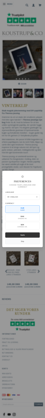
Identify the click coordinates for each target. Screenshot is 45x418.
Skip (22, 241)
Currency (9, 203)
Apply (22, 235)
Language (9, 192)
